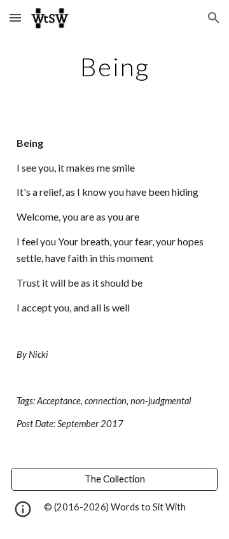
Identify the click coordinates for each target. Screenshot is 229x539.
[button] (15, 17)
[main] (114, 67)
